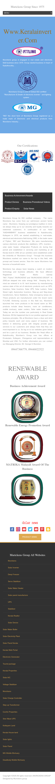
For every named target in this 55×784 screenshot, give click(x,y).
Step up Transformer (11, 705)
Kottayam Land (9, 725)
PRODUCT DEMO (30, 537)
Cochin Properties (10, 712)
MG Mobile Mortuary (11, 753)
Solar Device (13, 623)
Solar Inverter (13, 568)
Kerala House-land (10, 732)
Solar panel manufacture (18, 595)
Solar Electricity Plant (11, 636)
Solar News (29, 209)
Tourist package (9, 664)
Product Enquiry (12, 209)
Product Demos (12, 202)
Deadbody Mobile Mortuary (14, 760)
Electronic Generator (11, 657)
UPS (10, 602)
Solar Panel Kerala (10, 643)
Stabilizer (11, 609)
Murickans (7, 691)
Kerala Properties (10, 671)
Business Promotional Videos (36, 202)
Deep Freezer (13, 574)
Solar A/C (6, 677)
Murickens (12, 561)
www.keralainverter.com (27, 35)
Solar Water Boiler (10, 629)
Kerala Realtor (14, 616)
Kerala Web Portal (10, 650)
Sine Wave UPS (9, 719)
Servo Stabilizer (14, 581)
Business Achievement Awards (19, 196)
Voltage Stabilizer (10, 684)
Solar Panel (7, 746)
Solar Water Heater (15, 588)
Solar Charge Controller (12, 698)
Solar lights (7, 739)
